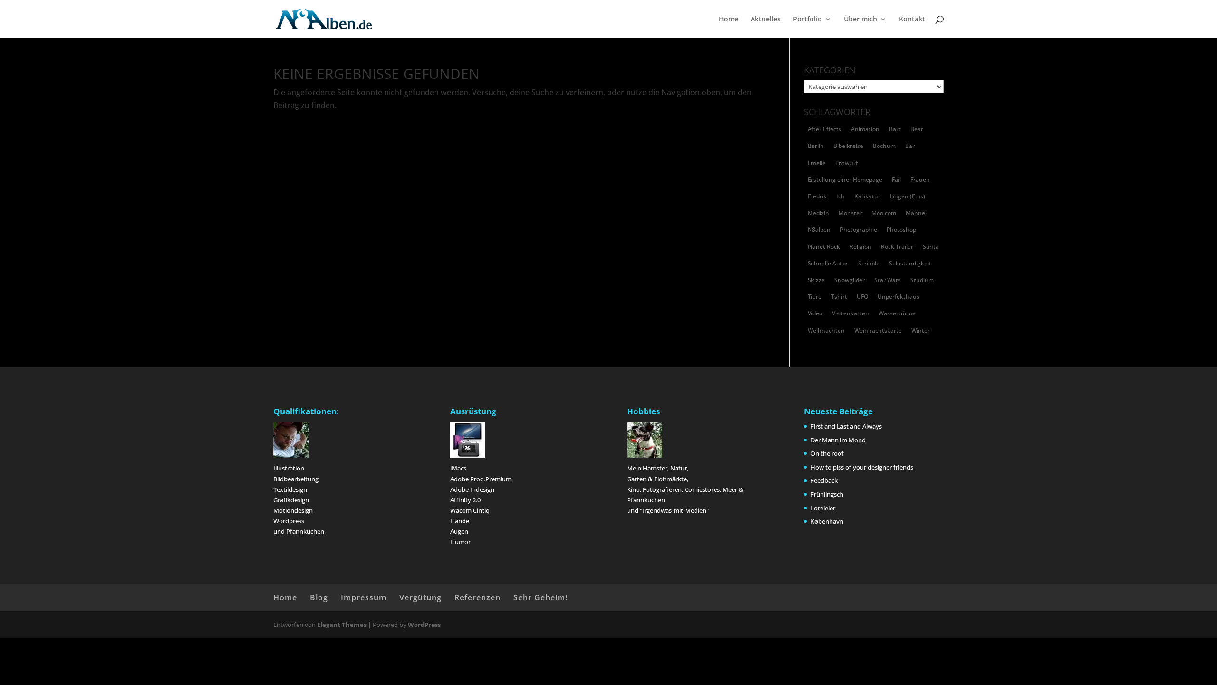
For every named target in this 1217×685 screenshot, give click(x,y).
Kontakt (912, 19)
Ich (840, 196)
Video (815, 313)
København (827, 521)
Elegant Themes (342, 624)
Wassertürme (897, 313)
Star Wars (887, 280)
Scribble (868, 263)
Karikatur (867, 196)
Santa (931, 247)
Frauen (920, 180)
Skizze (816, 280)
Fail (896, 180)
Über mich (860, 19)
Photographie (858, 229)
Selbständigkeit (910, 263)
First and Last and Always (846, 426)
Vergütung (420, 597)
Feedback (824, 480)
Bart (895, 129)
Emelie (817, 163)
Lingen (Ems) (907, 196)
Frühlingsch (827, 494)
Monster (850, 213)
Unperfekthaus (898, 297)
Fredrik (817, 196)
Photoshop (901, 229)
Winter (920, 330)
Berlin (816, 146)
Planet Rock (824, 247)
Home (728, 19)
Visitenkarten (850, 313)
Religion (860, 247)
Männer (916, 213)
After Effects (824, 129)
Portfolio (807, 19)
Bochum (884, 146)
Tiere (814, 297)
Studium (922, 280)
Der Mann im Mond (838, 440)
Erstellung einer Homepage (845, 180)
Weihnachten (826, 330)
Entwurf (846, 163)
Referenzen (477, 597)
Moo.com (883, 213)
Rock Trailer (897, 247)
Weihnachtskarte (878, 330)
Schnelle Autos (828, 263)
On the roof (827, 453)
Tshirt (839, 297)
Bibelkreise (848, 146)
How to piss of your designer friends (862, 467)
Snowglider (849, 280)
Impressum (363, 597)
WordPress (424, 624)
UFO (862, 297)
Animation (865, 129)
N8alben (819, 229)
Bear (916, 129)
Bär (910, 146)
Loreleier (823, 508)
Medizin (818, 213)
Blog (319, 597)
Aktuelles (766, 19)
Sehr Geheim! (540, 597)
